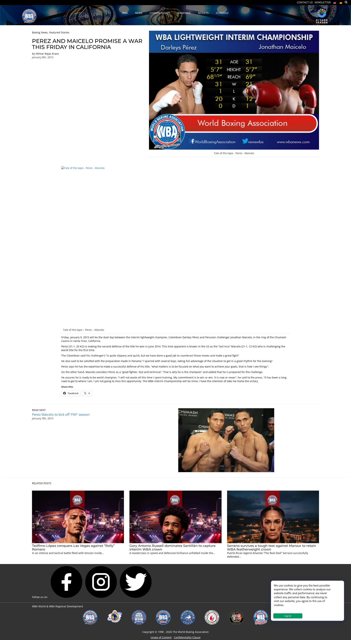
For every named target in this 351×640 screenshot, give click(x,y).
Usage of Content (161, 637)
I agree (287, 615)
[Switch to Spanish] (341, 2)
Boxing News (40, 32)
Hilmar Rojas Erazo (47, 53)
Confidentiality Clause (187, 637)
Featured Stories (59, 32)
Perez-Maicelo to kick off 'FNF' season (61, 414)
